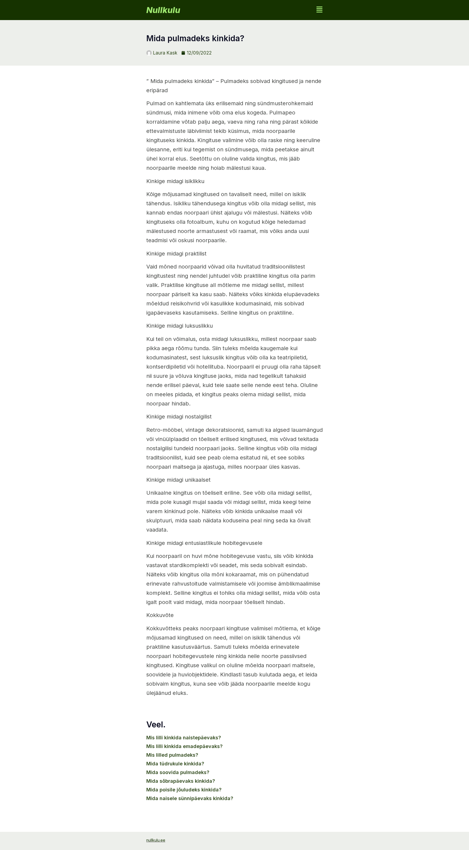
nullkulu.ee (155, 840)
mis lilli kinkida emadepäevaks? (184, 746)
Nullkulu (163, 10)
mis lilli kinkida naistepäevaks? (183, 737)
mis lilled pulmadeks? (172, 755)
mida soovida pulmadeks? (177, 772)
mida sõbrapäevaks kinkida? (180, 781)
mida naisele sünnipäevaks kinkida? (189, 798)
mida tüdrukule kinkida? (175, 763)
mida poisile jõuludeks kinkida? (183, 790)
